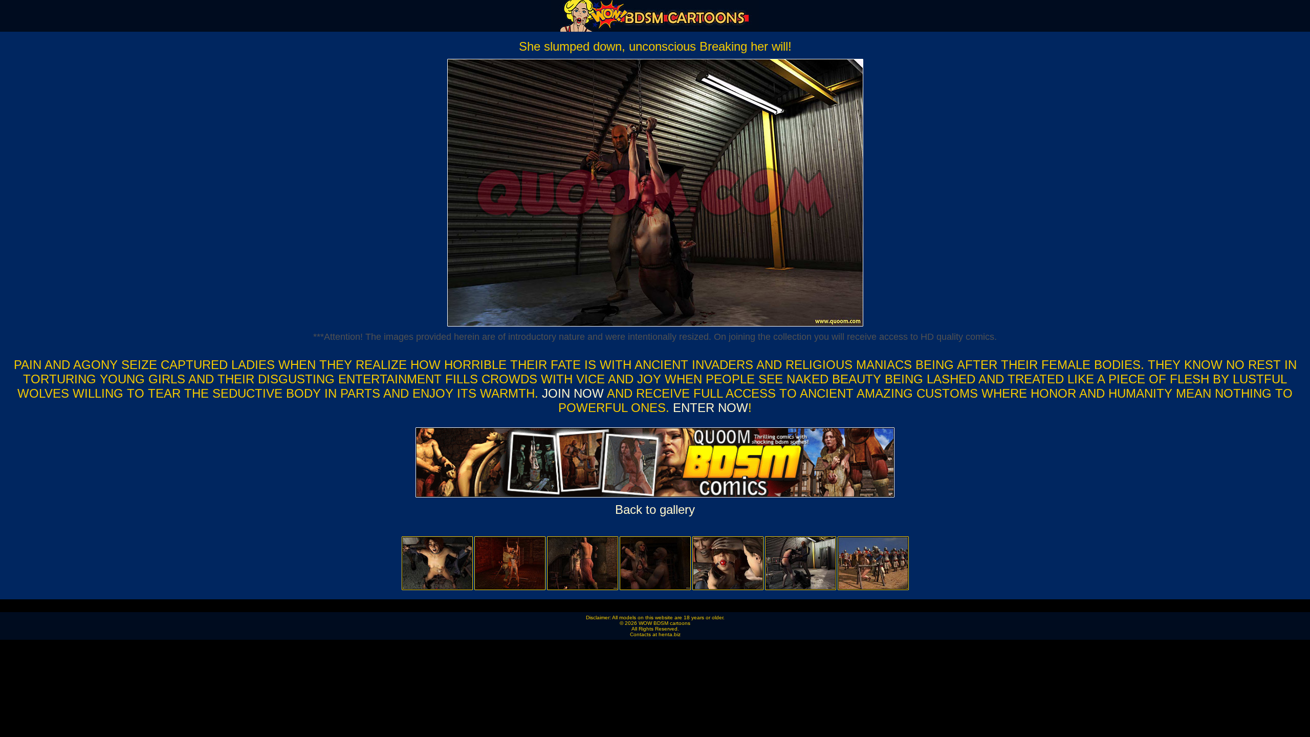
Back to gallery (655, 509)
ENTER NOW (708, 408)
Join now (574, 393)
